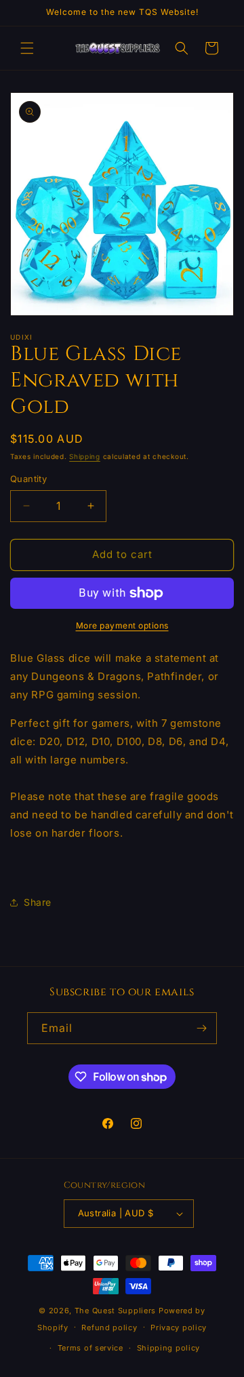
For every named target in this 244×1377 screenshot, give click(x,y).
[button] (27, 48)
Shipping (84, 456)
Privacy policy (178, 1327)
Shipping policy (169, 1348)
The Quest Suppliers (115, 1310)
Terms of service (90, 1348)
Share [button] (38, 902)
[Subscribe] (201, 1028)
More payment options (122, 625)
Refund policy (109, 1327)
